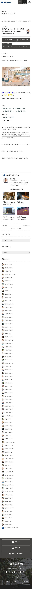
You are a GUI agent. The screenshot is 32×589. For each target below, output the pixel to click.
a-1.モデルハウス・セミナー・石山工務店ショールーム (16, 47)
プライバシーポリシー (16, 581)
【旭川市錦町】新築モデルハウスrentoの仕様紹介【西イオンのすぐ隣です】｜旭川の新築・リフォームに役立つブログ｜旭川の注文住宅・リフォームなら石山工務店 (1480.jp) (16, 135)
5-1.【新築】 (6, 43)
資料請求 (17, 547)
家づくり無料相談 (17, 553)
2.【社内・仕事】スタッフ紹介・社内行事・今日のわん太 (16, 40)
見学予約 (17, 541)
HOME (4, 21)
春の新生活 (26, 225)
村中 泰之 (12, 179)
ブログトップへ (17, 228)
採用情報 (26, 581)
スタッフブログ (11, 21)
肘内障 (5, 225)
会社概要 (6, 581)
